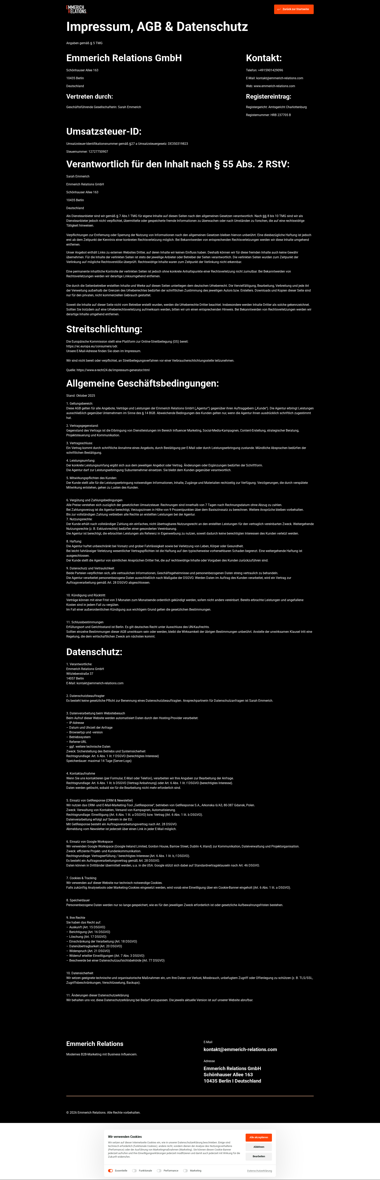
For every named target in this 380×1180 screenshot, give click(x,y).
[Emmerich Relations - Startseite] (76, 9)
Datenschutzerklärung (259, 1171)
